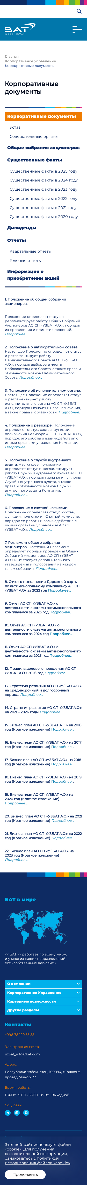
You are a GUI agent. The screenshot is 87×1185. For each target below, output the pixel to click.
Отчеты (16, 240)
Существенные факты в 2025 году (43, 171)
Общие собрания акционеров (43, 147)
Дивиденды (21, 227)
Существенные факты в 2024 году (44, 180)
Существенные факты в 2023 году (43, 189)
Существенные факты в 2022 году (43, 198)
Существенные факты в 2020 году (44, 216)
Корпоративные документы (41, 116)
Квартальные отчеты (31, 251)
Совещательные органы (34, 136)
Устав (15, 127)
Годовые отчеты (26, 260)
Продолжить (25, 1174)
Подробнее (61, 781)
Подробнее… (16, 334)
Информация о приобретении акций (33, 275)
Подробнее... (59, 590)
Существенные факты (34, 160)
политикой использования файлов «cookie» (37, 1160)
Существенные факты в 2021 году (43, 207)
